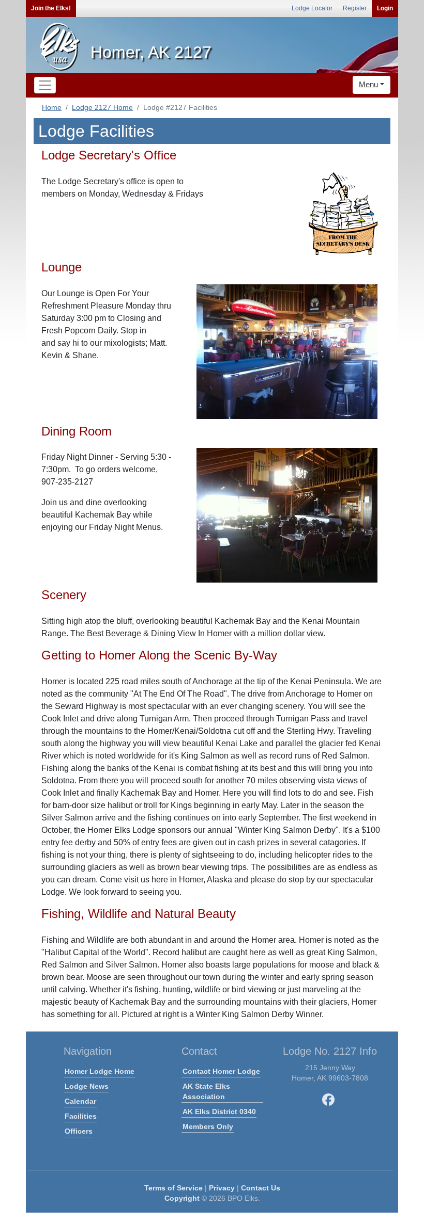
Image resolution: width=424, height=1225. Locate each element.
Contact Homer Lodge (221, 1071)
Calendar (80, 1101)
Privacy (222, 1188)
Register (355, 8)
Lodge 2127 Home (102, 107)
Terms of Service (173, 1188)
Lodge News (87, 1086)
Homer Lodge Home (99, 1071)
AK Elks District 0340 (219, 1111)
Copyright (182, 1198)
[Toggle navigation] (45, 85)
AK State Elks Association (206, 1091)
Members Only (208, 1126)
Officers (79, 1131)
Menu (368, 84)
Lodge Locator (312, 8)
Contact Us (260, 1188)
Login (385, 8)
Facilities (81, 1116)
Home (52, 107)
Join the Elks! (51, 8)
